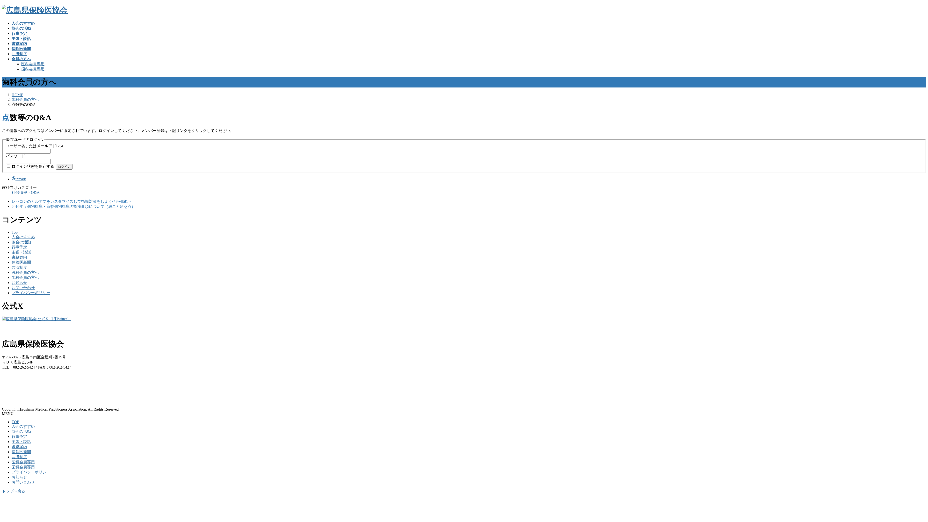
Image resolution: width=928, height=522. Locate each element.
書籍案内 (19, 257)
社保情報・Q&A (26, 192)
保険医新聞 (21, 262)
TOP (15, 422)
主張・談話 (21, 252)
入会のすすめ (23, 237)
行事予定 (19, 247)
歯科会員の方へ (25, 278)
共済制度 (19, 267)
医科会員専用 (32, 64)
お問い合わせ (23, 288)
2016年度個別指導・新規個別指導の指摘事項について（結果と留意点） (73, 206)
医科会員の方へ (25, 272)
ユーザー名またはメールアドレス (35, 146)
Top (15, 232)
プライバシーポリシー (31, 293)
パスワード (15, 156)
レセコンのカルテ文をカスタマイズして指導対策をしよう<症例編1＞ (72, 201)
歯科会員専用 (32, 69)
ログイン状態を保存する (33, 166)
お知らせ (19, 283)
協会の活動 (21, 242)
